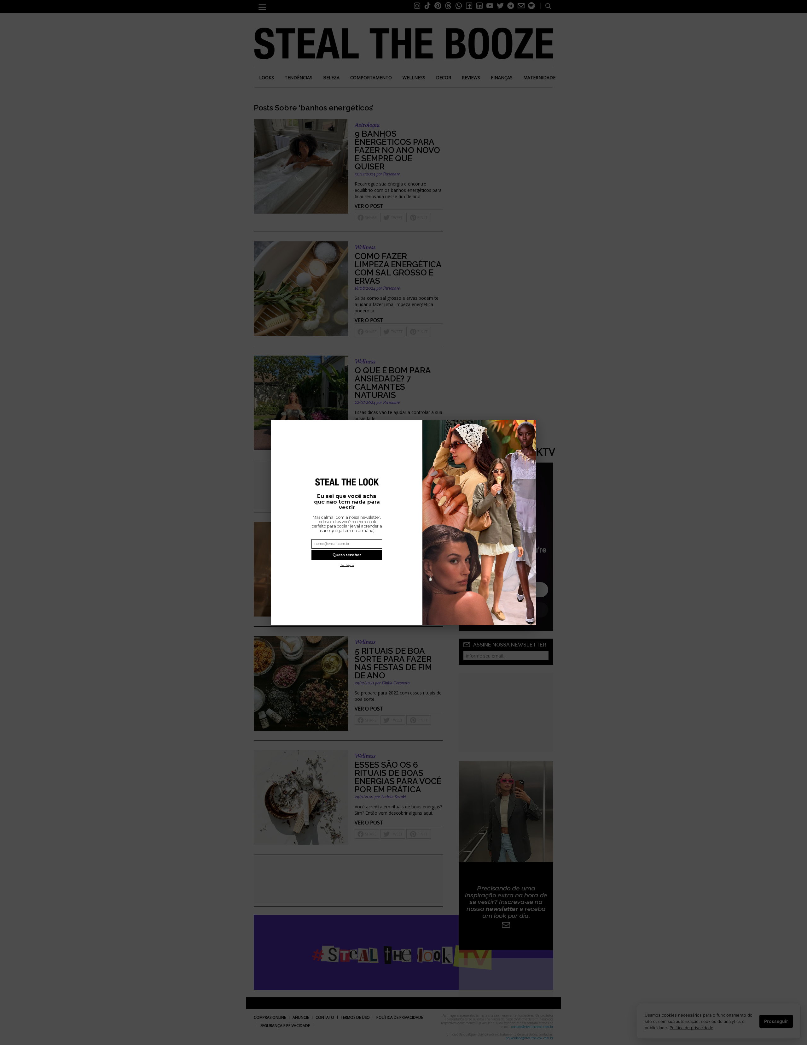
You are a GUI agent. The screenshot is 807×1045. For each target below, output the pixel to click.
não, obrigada (347, 565)
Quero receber (347, 555)
